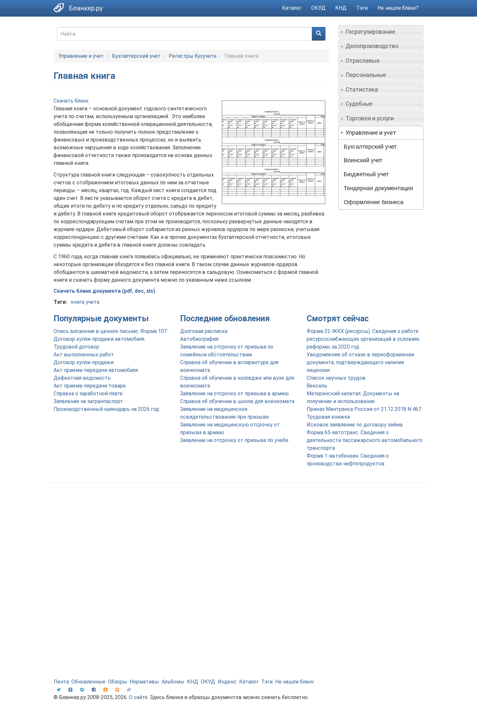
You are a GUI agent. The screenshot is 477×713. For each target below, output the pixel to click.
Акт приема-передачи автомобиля (96, 370)
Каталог (291, 8)
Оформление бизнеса (373, 202)
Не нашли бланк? (398, 8)
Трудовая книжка (328, 417)
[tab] (381, 32)
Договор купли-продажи (84, 362)
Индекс (227, 682)
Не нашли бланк (294, 682)
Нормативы (144, 682)
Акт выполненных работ (84, 354)
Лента (61, 682)
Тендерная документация (378, 188)
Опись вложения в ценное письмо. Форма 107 (110, 331)
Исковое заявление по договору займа (354, 425)
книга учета (85, 302)
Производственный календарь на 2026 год (106, 409)
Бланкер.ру (86, 8)
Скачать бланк (71, 101)
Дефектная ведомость (82, 378)
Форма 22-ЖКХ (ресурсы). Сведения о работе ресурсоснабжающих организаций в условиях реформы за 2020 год (363, 339)
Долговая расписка (203, 331)
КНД (341, 8)
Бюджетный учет (366, 174)
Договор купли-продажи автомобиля (99, 339)
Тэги (362, 8)
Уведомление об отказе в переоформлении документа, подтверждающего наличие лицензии (360, 362)
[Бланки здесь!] (61, 8)
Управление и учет (81, 56)
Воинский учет (363, 160)
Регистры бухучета (192, 56)
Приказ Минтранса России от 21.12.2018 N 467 (364, 409)
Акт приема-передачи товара (90, 386)
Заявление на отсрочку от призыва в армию (234, 393)
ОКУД (318, 8)
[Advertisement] (238, 539)
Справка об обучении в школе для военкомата (237, 401)
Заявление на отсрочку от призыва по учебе (234, 440)
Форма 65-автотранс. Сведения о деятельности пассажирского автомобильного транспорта (364, 440)
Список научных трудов (336, 378)
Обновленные (88, 682)
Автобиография (199, 339)
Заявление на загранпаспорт (88, 401)
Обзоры (117, 682)
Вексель (317, 386)
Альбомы (173, 682)
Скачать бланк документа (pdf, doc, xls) (104, 291)
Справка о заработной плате (88, 393)
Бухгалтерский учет (136, 56)
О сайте (138, 697)
